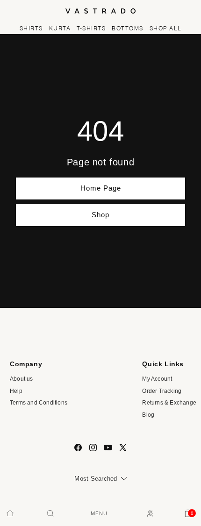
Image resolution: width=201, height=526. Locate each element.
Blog (148, 415)
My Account (157, 379)
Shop (100, 215)
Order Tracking (161, 391)
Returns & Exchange (169, 402)
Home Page (100, 188)
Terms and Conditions (38, 402)
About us (21, 379)
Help (16, 391)
